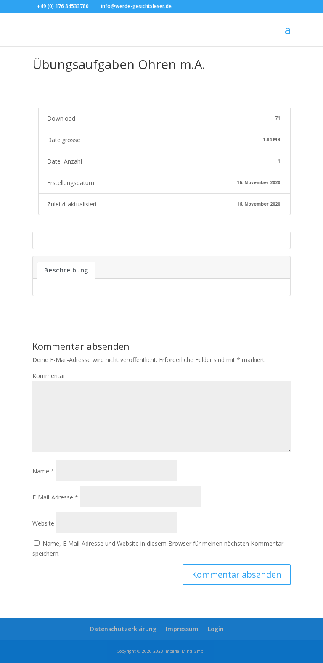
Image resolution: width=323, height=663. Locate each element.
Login (216, 629)
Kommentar (48, 376)
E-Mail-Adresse (55, 497)
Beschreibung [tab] (66, 270)
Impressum (182, 629)
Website (43, 523)
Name (43, 471)
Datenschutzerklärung (123, 629)
